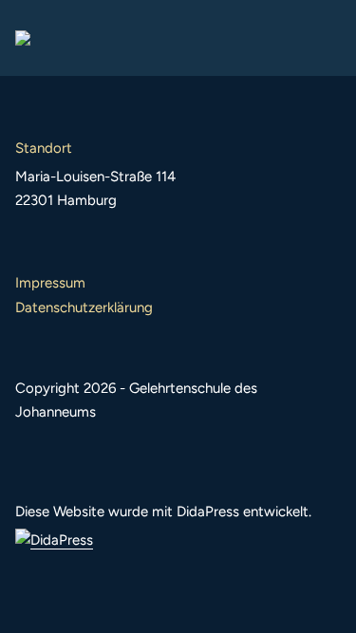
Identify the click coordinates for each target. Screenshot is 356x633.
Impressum (50, 282)
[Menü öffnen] (325, 38)
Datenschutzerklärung (84, 307)
